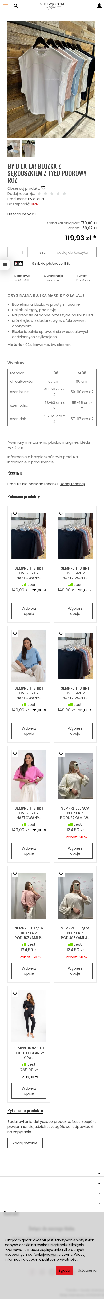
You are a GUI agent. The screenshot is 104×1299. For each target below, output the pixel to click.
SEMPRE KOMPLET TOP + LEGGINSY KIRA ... (29, 1053)
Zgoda (64, 1270)
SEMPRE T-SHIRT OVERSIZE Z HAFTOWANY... (29, 573)
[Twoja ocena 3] (52, 193)
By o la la (36, 198)
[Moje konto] (99, 6)
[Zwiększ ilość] (12, 252)
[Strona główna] (52, 6)
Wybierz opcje (29, 611)
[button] (51, 79)
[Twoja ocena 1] (39, 193)
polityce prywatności (59, 1259)
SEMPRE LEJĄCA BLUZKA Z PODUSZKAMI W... (75, 813)
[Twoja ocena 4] (58, 193)
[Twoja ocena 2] (45, 193)
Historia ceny (19, 214)
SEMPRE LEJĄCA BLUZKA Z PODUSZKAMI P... (29, 933)
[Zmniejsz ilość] (32, 252)
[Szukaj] (15, 6)
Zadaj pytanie (25, 1143)
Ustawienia (87, 1270)
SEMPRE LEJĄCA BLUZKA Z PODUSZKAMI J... (75, 933)
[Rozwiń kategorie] (5, 6)
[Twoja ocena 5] (64, 193)
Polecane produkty (23, 497)
